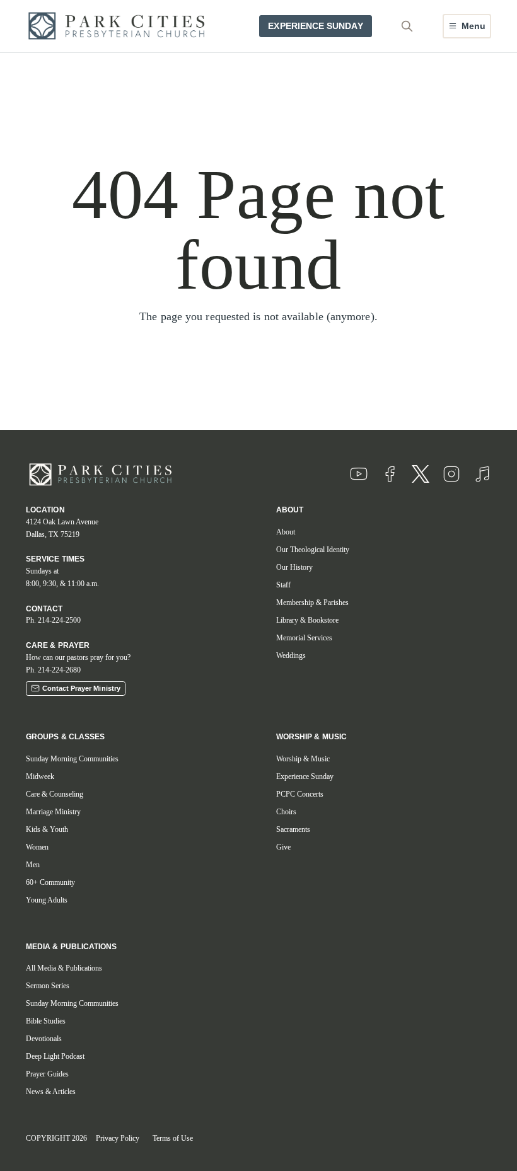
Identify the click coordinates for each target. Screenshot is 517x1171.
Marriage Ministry (53, 811)
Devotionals (44, 1038)
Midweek (40, 776)
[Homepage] (120, 26)
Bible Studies (46, 1021)
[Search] (407, 25)
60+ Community (50, 882)
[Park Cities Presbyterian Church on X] (420, 474)
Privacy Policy (117, 1138)
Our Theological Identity (312, 549)
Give (283, 847)
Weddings (291, 655)
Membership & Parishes (312, 602)
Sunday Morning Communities (72, 758)
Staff (283, 584)
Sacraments (293, 829)
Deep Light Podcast (55, 1056)
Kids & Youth (47, 829)
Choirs (286, 811)
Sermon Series (47, 985)
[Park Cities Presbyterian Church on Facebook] (389, 474)
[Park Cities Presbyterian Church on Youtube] (359, 474)
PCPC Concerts (299, 794)
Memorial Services (304, 637)
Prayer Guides (47, 1074)
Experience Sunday (305, 776)
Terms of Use (173, 1138)
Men (33, 864)
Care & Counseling (54, 794)
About (285, 532)
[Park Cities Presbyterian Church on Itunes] (482, 474)
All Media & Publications (64, 968)
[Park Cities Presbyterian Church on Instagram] (451, 474)
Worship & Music (303, 758)
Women (37, 847)
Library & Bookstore (307, 620)
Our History (294, 567)
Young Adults (46, 900)
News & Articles (51, 1091)
